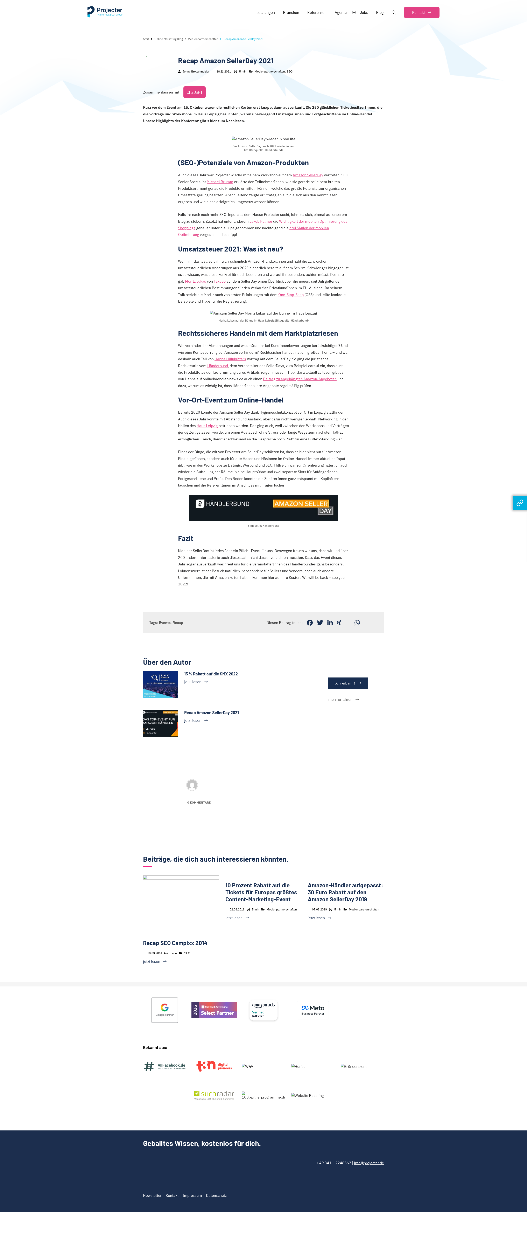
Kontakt (172, 1195)
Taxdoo (220, 281)
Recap (178, 622)
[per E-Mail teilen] (348, 623)
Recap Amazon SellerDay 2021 (211, 712)
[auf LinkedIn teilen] (330, 623)
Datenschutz (216, 1195)
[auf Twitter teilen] (320, 623)
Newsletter (152, 1195)
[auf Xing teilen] (339, 623)
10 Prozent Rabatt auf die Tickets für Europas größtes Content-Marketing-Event (261, 892)
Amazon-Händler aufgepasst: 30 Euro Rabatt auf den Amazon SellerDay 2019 (345, 892)
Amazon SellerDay (308, 175)
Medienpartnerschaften (203, 39)
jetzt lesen (192, 681)
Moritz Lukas (195, 281)
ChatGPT (195, 92)
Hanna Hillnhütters (230, 359)
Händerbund (217, 365)
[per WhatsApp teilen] (357, 623)
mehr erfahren (340, 699)
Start (146, 39)
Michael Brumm (220, 181)
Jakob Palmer (261, 221)
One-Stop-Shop (291, 294)
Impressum (192, 1195)
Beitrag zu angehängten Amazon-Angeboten (300, 379)
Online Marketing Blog (168, 39)
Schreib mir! (345, 683)
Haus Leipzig (207, 425)
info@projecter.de (369, 1163)
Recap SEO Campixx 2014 (175, 942)
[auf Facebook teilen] (310, 623)
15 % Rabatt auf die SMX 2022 (211, 673)
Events (165, 622)
